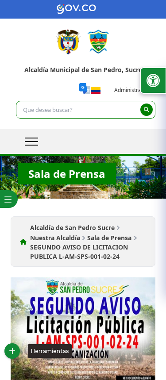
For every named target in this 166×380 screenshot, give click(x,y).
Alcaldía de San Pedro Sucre (72, 227)
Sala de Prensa (109, 238)
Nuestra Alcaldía (55, 238)
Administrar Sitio (134, 90)
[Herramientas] (12, 351)
